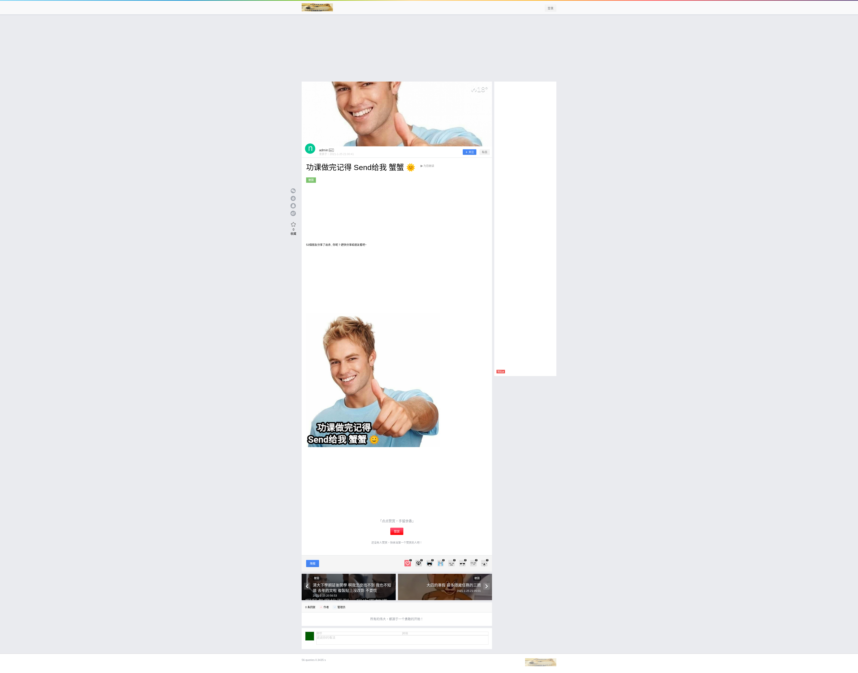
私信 (484, 152)
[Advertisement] (429, 50)
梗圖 (311, 180)
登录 (550, 8)
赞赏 (397, 531)
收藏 (293, 231)
